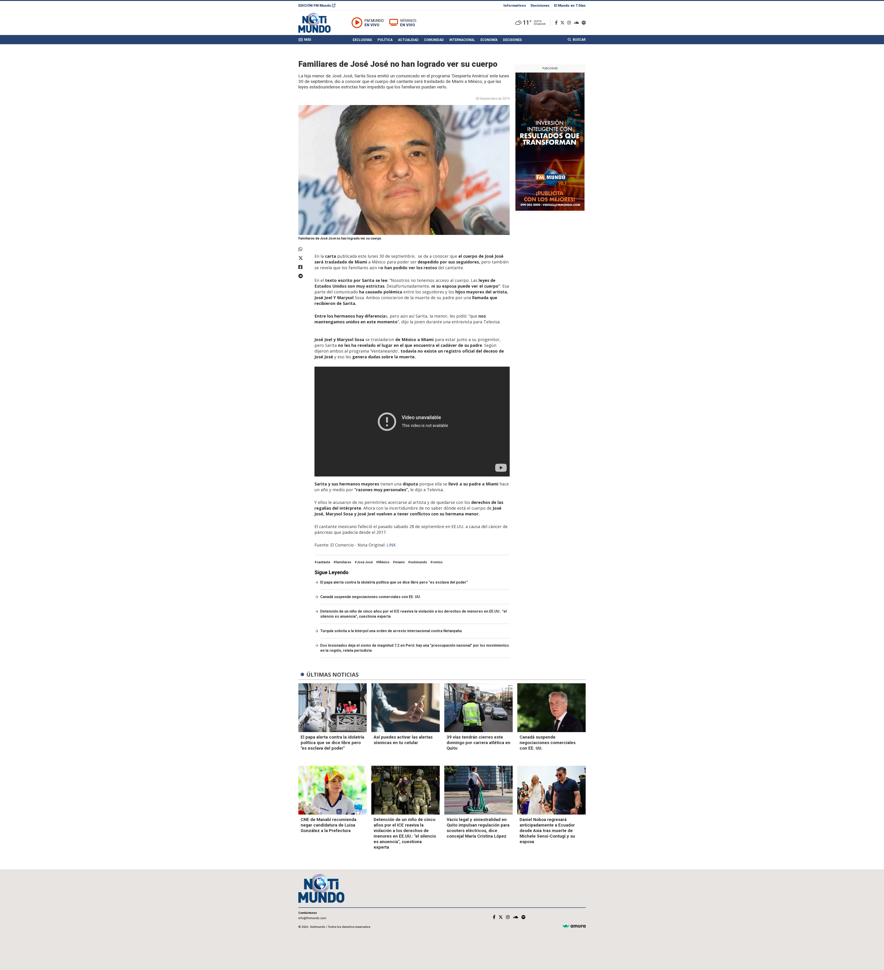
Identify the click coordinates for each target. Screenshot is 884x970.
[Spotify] (584, 22)
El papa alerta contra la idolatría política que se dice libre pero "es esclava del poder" (394, 582)
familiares (343, 562)
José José (365, 562)
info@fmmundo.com (312, 918)
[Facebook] (557, 22)
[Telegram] (304, 276)
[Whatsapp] (304, 249)
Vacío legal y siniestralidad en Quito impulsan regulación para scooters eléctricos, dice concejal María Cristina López (478, 828)
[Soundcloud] (577, 22)
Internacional (462, 40)
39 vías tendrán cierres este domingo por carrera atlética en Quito (478, 742)
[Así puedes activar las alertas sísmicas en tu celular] (405, 707)
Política (385, 40)
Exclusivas (362, 40)
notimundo (418, 562)
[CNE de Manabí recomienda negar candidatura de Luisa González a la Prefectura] (332, 790)
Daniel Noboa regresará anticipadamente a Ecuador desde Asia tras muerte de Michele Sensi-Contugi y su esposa (547, 830)
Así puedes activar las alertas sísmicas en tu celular (403, 739)
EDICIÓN (314, 5)
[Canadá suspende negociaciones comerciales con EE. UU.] (551, 707)
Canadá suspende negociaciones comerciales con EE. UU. (370, 597)
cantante (323, 562)
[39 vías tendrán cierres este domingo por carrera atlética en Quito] (478, 707)
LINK (392, 545)
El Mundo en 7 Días (570, 5)
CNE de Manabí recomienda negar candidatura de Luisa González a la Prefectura (328, 825)
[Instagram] (570, 22)
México (384, 562)
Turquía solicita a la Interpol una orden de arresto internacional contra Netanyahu (391, 631)
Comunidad (434, 40)
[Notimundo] (319, 23)
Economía (488, 40)
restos (438, 562)
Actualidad (408, 40)
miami (400, 562)
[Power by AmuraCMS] (574, 926)
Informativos (514, 5)
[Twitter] (563, 22)
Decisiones (540, 5)
